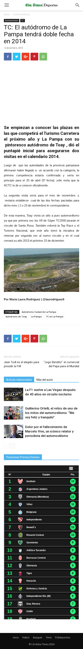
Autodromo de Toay (16, 316)
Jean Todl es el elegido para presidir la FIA (21, 364)
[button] (77, 5)
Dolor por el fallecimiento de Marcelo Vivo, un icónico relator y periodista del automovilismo (49, 431)
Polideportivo (62, 637)
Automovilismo (21, 14)
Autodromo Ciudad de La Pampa (39, 311)
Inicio (7, 14)
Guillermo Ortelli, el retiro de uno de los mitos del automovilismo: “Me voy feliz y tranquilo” (51, 412)
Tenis (49, 637)
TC (22, 20)
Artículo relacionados (19, 379)
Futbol (25, 637)
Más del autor (44, 379)
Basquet (37, 637)
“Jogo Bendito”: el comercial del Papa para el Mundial (61, 364)
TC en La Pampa (54, 316)
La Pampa (36, 316)
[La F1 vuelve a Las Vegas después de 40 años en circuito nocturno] (13, 394)
